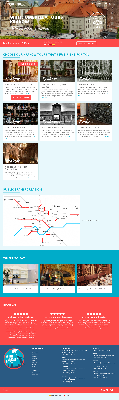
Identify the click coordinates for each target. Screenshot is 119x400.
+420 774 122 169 (101, 366)
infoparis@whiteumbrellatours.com (103, 356)
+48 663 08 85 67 (69, 380)
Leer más (27, 93)
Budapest (35, 353)
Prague (34, 363)
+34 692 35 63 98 (69, 371)
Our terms (35, 375)
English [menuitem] (68, 395)
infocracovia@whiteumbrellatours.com (73, 378)
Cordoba (35, 355)
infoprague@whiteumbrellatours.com (104, 363)
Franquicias (96, 4)
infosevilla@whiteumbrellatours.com (104, 373)
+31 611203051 (68, 352)
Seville (34, 364)
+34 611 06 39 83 (101, 375)
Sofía (33, 366)
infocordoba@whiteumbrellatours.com (73, 369)
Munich (34, 359)
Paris (33, 361)
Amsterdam (35, 351)
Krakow (34, 357)
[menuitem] (55, 395)
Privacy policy (36, 373)
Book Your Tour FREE (86, 43)
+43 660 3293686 (69, 361)
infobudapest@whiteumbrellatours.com (73, 360)
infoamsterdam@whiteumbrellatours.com (74, 350)
